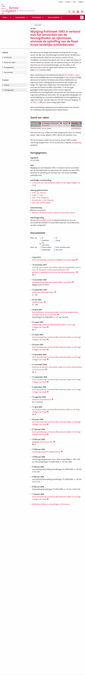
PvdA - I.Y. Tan (37, 195)
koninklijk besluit (45, 220)
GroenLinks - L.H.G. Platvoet (43, 200)
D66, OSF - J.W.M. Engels (41, 203)
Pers (74, 2)
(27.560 (39, 70)
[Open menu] (10, 17)
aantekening (76, 142)
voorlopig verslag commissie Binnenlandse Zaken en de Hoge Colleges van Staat (56, 410)
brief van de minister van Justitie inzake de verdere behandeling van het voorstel (57, 368)
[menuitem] (5, 17)
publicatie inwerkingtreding (43, 292)
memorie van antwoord (41, 399)
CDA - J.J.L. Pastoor (39, 193)
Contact (67, 2)
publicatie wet (37, 302)
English (80, 2)
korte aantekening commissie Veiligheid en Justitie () (53, 260)
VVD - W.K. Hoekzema (40, 198)
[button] (40, 123)
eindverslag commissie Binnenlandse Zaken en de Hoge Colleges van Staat (53, 326)
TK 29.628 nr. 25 (71, 75)
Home (61, 2)
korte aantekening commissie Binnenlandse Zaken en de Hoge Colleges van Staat (56, 338)
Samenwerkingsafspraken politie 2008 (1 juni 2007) (52, 282)
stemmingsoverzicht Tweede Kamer (46, 452)
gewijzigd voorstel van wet (42, 442)
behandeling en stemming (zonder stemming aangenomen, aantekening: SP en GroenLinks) (55, 313)
